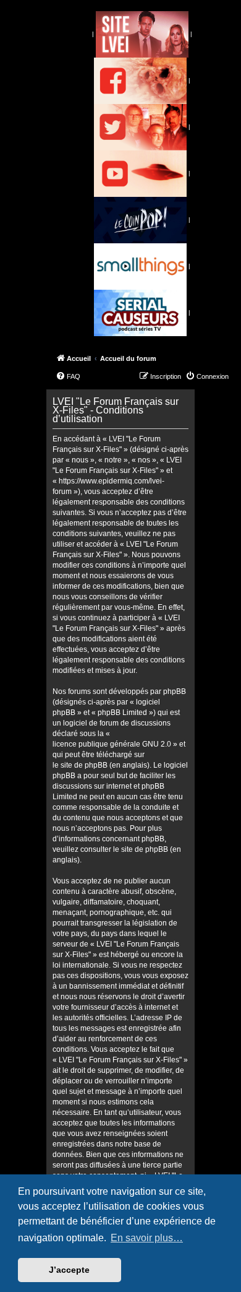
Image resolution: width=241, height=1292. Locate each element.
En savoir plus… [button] (147, 1238)
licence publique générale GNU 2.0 (112, 744)
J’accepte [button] (69, 1270)
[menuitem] (68, 376)
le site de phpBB (80, 765)
